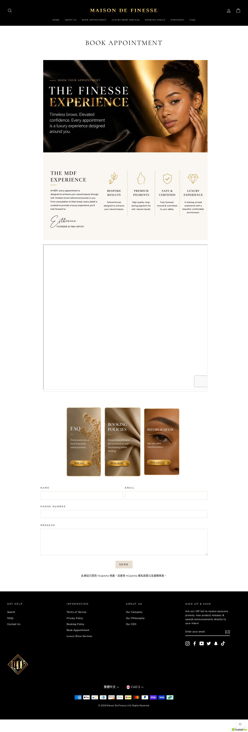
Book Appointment (78, 630)
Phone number (53, 506)
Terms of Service (76, 612)
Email (130, 487)
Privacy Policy (75, 618)
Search (11, 612)
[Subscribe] (227, 632)
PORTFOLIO (177, 20)
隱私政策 (143, 575)
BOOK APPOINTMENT (94, 20)
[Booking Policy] (123, 443)
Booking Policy (75, 624)
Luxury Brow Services (79, 636)
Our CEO (131, 624)
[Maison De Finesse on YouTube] (202, 643)
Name (44, 487)
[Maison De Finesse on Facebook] (194, 643)
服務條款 (159, 575)
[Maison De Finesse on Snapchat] (216, 643)
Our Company (134, 612)
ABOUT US (70, 20)
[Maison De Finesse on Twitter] (209, 643)
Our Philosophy (135, 618)
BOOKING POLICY (155, 20)
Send (124, 564)
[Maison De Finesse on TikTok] (223, 643)
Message (47, 525)
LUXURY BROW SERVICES (126, 20)
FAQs (193, 20)
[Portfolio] (125, 223)
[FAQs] (84, 443)
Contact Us (14, 624)
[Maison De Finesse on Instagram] (187, 643)
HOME (55, 20)
